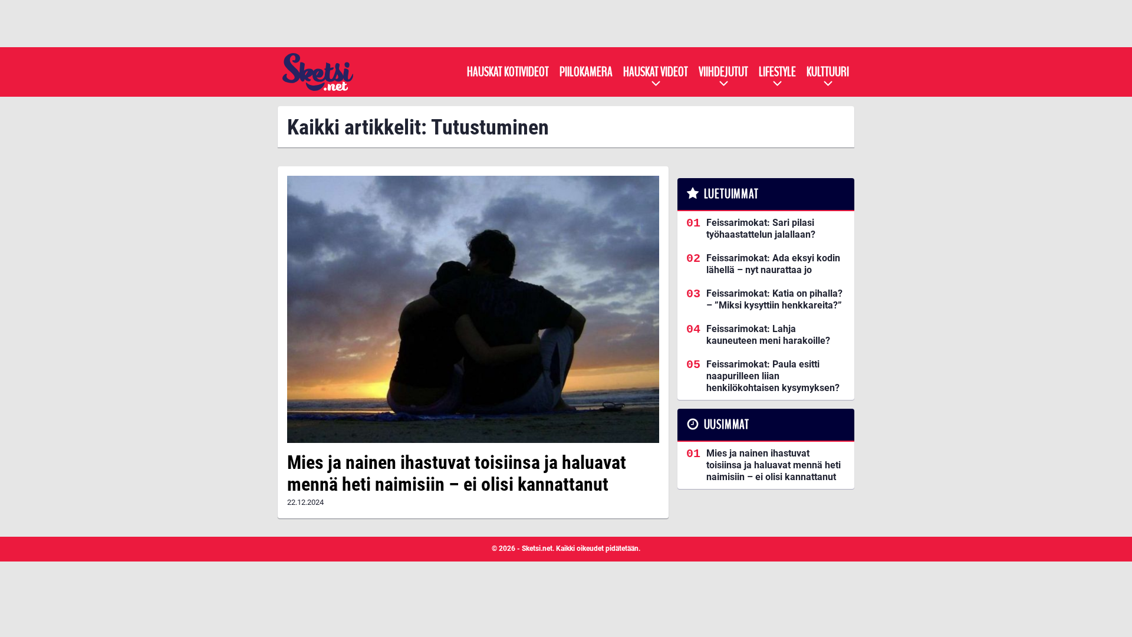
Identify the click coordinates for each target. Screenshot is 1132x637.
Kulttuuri (828, 72)
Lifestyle (777, 72)
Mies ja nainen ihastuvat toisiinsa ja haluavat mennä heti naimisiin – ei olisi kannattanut (456, 473)
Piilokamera (586, 72)
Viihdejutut (723, 72)
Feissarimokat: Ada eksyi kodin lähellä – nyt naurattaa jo (773, 263)
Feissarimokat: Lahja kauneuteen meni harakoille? (768, 334)
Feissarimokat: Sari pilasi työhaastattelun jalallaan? (760, 228)
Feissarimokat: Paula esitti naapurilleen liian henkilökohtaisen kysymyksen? (773, 376)
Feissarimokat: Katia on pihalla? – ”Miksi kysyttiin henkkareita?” (774, 299)
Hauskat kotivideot (508, 72)
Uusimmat (726, 425)
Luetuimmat (731, 194)
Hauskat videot (655, 72)
